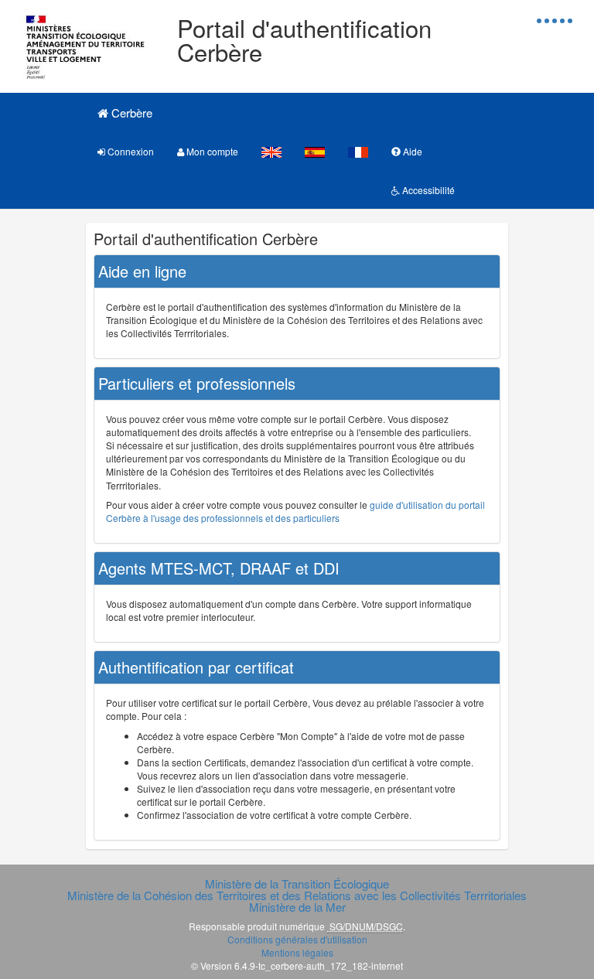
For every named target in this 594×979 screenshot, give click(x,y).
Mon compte (211, 151)
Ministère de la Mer (297, 907)
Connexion (129, 151)
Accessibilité (427, 189)
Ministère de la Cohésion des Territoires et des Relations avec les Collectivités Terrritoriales (297, 895)
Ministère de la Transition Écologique (297, 883)
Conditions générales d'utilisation (297, 939)
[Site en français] (358, 151)
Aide (411, 151)
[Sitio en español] (314, 151)
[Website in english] (271, 151)
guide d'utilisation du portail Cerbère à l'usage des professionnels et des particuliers (295, 511)
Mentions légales (297, 952)
